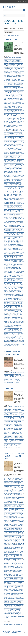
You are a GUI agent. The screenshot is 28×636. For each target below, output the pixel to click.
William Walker (10, 447)
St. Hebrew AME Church (12, 306)
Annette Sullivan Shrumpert (9, 68)
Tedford (20, 314)
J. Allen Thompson (10, 552)
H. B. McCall (19, 167)
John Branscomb (20, 209)
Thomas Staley (21, 318)
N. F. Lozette (13, 571)
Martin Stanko (6, 567)
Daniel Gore (12, 117)
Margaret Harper (10, 241)
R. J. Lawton (20, 280)
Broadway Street (20, 91)
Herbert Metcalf (11, 175)
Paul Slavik (9, 276)
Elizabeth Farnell (10, 132)
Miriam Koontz (13, 432)
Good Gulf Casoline (15, 541)
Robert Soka (13, 287)
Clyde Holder (10, 111)
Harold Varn (10, 422)
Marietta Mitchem (18, 566)
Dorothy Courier (10, 123)
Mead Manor (15, 249)
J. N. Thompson (11, 426)
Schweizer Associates (14, 298)
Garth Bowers (15, 152)
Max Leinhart (9, 249)
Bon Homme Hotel (7, 497)
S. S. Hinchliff (21, 591)
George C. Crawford (20, 153)
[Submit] (24, 10)
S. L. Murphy (15, 292)
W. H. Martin (8, 329)
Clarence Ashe (16, 109)
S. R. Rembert (21, 292)
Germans (18, 159)
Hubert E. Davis (14, 180)
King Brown (9, 428)
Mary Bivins (10, 430)
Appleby (8, 71)
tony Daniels (20, 322)
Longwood (9, 564)
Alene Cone (21, 406)
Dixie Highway (11, 514)
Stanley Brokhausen (11, 307)
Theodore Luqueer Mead (9, 317)
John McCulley (17, 210)
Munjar (9, 571)
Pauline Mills (6, 585)
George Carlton (7, 155)
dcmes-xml (11, 624)
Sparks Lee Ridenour (8, 303)
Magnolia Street (7, 240)
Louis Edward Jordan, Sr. (9, 233)
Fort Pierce (19, 532)
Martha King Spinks (12, 244)
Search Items (20, 28)
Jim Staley (10, 207)
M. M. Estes (9, 238)
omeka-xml (18, 624)
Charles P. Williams (11, 100)
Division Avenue (10, 121)
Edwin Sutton (11, 517)
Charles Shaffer (18, 102)
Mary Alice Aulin (17, 245)
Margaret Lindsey (11, 566)
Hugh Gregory (12, 182)
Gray (12, 421)
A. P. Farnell (8, 406)
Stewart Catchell (14, 310)
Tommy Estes (15, 322)
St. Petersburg (17, 602)
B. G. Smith (7, 76)
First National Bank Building (17, 524)
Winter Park (21, 341)
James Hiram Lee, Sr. (14, 199)
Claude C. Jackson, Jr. (11, 512)
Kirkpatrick (11, 219)
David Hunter (9, 118)
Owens (19, 274)
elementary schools (18, 130)
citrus (17, 106)
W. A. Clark (18, 325)
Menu (5, 15)
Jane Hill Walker (13, 202)
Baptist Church (18, 490)
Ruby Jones (13, 290)
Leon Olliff (14, 228)
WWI (7, 617)
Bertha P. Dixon (7, 83)
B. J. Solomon (13, 76)
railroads (8, 283)
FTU (10, 148)
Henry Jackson (15, 172)
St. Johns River (11, 602)
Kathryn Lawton (19, 217)
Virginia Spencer (15, 609)
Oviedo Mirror (9, 388)
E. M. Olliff (10, 128)
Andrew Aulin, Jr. (15, 64)
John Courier (6, 210)
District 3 (5, 514)
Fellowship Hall (20, 137)
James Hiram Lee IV (16, 198)
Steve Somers (19, 309)
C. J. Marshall (11, 94)
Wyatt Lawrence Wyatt (10, 344)
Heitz (7, 424)
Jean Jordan (19, 202)
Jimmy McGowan (16, 207)
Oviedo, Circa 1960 (11, 39)
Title (9, 35)
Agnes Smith (14, 61)
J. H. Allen (17, 554)
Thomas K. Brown (17, 317)
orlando (18, 264)
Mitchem (17, 432)
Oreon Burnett (13, 264)
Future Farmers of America (16, 148)
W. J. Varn (19, 329)
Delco (9, 119)
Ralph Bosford (11, 439)
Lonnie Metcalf (7, 232)
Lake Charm (20, 221)
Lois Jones (11, 230)
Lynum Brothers (7, 237)
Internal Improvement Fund (14, 183)
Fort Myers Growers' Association (10, 532)
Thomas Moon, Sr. (7, 318)
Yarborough (18, 344)
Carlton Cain (11, 502)
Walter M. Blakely (10, 613)
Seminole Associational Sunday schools (12, 598)
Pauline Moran (12, 585)
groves (10, 167)
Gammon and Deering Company (14, 150)
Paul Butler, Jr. (15, 583)
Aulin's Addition (16, 73)
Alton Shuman (10, 482)
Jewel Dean (9, 206)
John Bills (19, 556)
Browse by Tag (13, 28)
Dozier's (5, 126)
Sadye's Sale (13, 593)
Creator (12, 35)
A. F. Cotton (16, 59)
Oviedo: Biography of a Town (9, 274)
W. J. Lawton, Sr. (16, 379)
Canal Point (6, 502)
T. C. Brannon (18, 311)
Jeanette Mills (6, 203)
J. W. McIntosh (16, 190)
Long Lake (22, 230)
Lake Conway (19, 428)
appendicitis (6, 408)
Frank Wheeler (17, 145)
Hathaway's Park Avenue (9, 547)
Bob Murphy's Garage (15, 495)
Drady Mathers (10, 126)
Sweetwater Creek (11, 311)
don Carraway (20, 121)
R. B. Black (9, 280)
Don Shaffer (6, 122)
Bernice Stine (9, 410)
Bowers (5, 91)
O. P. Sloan (9, 433)
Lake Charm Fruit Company (17, 222)
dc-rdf (7, 624)
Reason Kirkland (18, 439)
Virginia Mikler (6, 325)
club (20, 374)
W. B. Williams (10, 326)
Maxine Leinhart (19, 568)
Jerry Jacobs (16, 205)
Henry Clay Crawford (8, 548)
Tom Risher (9, 322)
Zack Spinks (9, 345)
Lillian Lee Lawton (15, 229)
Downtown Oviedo (18, 125)
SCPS (20, 298)
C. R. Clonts (10, 95)
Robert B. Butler (17, 590)
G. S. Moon (17, 149)
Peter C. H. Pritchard (11, 278)
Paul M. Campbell (16, 275)
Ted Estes (17, 314)
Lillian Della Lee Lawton (19, 375)
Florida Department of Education (14, 527)
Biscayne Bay (12, 494)
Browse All (6, 28)
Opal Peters (12, 575)
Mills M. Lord (19, 253)
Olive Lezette (12, 263)
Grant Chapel (15, 164)
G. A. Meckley (9, 537)
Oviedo (18, 265)
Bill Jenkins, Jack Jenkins (12, 86)
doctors (15, 121)
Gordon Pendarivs (7, 163)
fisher (8, 141)
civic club (17, 374)
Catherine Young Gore (17, 98)
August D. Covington (13, 72)
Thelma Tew (20, 315)
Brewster (14, 91)
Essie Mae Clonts (16, 134)
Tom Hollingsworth (18, 321)
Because (17, 493)
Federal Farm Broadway (13, 522)
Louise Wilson (17, 234)
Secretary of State (17, 597)
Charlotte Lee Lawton (16, 103)
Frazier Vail (8, 146)
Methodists (22, 252)
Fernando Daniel (7, 138)
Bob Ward (15, 90)
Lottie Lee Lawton (20, 232)
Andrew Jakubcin (9, 486)
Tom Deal (12, 321)
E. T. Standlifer (16, 128)
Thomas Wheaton (7, 444)
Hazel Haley (10, 171)
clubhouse (6, 375)
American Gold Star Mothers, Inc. (13, 485)
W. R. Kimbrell (6, 445)
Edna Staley (11, 129)
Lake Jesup (9, 225)
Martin (5, 376)
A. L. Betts (12, 477)
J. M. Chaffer (10, 555)
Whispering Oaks (14, 336)
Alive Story (11, 481)
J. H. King (6, 187)
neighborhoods (17, 257)
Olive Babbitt (6, 263)
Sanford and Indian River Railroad (14, 296)
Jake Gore (6, 194)
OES (20, 261)
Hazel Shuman (17, 422)
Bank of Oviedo (19, 76)
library (5, 429)
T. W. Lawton (16, 313)
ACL (12, 406)
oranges (8, 264)
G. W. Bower (20, 537)
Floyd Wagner (21, 531)
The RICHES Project (7, 631)
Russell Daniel (20, 290)
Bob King (16, 88)
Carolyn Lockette (17, 502)
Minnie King (17, 255)
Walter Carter (15, 333)
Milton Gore (6, 255)
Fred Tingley (6, 148)
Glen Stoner (16, 160)
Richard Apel (9, 284)
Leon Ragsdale (20, 228)
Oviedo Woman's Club (17, 272)
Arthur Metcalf (19, 71)
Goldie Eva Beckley (17, 420)
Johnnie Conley (10, 213)
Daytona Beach (17, 414)
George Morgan (10, 157)
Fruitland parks (18, 536)
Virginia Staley (13, 325)
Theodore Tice (7, 608)
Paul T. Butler (21, 583)
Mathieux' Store (7, 568)
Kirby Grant (6, 219)
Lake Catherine (9, 560)
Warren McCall (21, 334)
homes (22, 178)
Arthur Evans (13, 71)
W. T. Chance (20, 330)
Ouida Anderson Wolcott (11, 265)
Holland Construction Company (14, 178)
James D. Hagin (15, 195)
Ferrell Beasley (14, 138)
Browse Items (14, 632)
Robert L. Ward (11, 286)
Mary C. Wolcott (11, 246)
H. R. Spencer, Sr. (10, 168)
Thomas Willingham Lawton (16, 319)
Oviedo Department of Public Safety (11, 268)
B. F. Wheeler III (8, 75)
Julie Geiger (19, 558)
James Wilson (18, 201)
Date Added (16, 35)
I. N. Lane (12, 551)
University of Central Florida (11, 324)
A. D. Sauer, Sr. (11, 59)
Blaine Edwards (11, 87)
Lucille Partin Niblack (18, 236)
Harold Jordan (13, 169)
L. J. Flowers (6, 221)
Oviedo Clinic (19, 267)
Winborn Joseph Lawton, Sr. (12, 380)
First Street (6, 525)
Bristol (22, 497)
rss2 (22, 624)
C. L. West (22, 94)
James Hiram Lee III (8, 198)
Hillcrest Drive (16, 176)
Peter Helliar (18, 278)
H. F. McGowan (9, 544)
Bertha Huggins (12, 82)
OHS (23, 261)
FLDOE (9, 525)
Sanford (5, 296)
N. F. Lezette (14, 256)
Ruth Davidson (7, 291)
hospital (15, 424)
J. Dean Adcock (17, 425)
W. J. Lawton (14, 329)
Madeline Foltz (15, 238)
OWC (17, 274)
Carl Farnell (9, 98)
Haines (14, 544)
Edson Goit (6, 517)
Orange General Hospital (15, 435)
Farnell (20, 417)
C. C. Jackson (18, 498)
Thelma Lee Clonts (13, 315)
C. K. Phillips (17, 94)
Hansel (21, 168)
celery (5, 99)
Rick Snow (19, 284)
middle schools (7, 253)
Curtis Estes (15, 114)
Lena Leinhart (9, 228)
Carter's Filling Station (8, 504)
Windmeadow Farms (14, 341)
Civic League (12, 510)
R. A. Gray (16, 586)
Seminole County (13, 600)
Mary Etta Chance (18, 246)
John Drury (11, 210)
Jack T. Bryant (9, 191)
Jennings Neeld (10, 205)
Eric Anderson (17, 133)
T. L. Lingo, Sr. (10, 313)
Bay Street (9, 77)
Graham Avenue (8, 164)
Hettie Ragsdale (18, 175)
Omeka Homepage (17, 631)
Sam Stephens (7, 294)
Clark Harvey (10, 414)
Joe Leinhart (9, 556)
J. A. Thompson (20, 424)
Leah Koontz (14, 226)
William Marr (8, 338)
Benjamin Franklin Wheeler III (15, 79)
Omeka (23, 633)
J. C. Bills (21, 552)
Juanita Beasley (7, 215)
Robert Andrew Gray (10, 590)
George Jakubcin (13, 155)
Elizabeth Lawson (16, 416)
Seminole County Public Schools (10, 299)
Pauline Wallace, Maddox (12, 437)
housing (8, 179)
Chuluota (9, 106)
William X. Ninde (9, 340)
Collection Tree (6, 632)
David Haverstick (12, 513)
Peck (13, 276)
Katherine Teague (11, 217)
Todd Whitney (6, 321)
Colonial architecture (18, 111)
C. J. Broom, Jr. (15, 500)
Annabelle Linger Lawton (19, 67)
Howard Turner (7, 551)
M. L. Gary (18, 237)
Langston (14, 225)
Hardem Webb (7, 169)
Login (20, 1)
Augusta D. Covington (12, 409)
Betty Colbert (9, 84)
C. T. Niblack (12, 96)
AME (19, 63)
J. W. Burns (10, 190)
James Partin (11, 375)
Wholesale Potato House (12, 614)
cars (8, 413)
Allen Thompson (17, 481)
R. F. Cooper (14, 280)
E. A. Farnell (9, 516)
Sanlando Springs (10, 597)
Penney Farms (10, 586)
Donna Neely (16, 122)
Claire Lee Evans (7, 107)
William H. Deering (15, 337)
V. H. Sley (20, 324)
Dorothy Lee (16, 123)
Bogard (21, 495)
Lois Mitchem (9, 429)
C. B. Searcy (11, 498)
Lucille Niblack (11, 236)
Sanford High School (13, 595)
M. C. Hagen (13, 237)
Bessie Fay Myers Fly (14, 83)
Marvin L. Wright (10, 245)
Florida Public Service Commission (11, 531)
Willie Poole (15, 340)
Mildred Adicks (13, 253)
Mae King (20, 238)
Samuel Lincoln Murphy (8, 295)
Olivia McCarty (7, 435)
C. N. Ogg (6, 95)
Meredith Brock (10, 252)
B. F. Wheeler (15, 489)
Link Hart (21, 229)
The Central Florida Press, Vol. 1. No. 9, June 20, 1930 (14, 456)
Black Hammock (19, 494)
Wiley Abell (20, 336)
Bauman (5, 493)
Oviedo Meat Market (8, 581)
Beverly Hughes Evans (16, 84)
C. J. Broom (20, 410)
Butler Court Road (17, 92)
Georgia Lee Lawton (18, 157)
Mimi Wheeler (11, 255)
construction (17, 113)
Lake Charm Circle (7, 222)
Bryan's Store (6, 498)
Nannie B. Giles (10, 257)
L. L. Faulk (15, 221)
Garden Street (9, 152)
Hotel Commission (10, 550)
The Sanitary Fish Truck (14, 606)
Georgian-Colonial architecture (10, 159)
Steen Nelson (13, 309)
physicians (9, 279)
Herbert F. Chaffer (16, 548)
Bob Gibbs (12, 88)
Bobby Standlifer (20, 90)
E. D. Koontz (9, 416)
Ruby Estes (8, 290)
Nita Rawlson (11, 260)
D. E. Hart (15, 115)
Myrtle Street (9, 256)
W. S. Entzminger (16, 612)
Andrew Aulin (9, 64)
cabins (16, 96)
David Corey (18, 117)
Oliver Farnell (17, 263)
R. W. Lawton (10, 282)
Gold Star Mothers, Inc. (8, 540)
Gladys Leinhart (10, 160)
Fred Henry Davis (10, 536)
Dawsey (14, 118)
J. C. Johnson (11, 425)
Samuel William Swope (18, 295)
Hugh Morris (18, 182)
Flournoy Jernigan (17, 142)
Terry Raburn (6, 315)
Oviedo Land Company (16, 271)
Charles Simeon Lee (8, 103)
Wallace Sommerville (13, 332)
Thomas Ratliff (14, 318)
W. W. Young (6, 332)
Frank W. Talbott (10, 145)
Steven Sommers (7, 310)
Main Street (13, 240)
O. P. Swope (16, 261)
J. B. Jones (16, 184)
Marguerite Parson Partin (9, 242)
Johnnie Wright (17, 213)
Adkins (16, 478)
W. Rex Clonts (15, 330)
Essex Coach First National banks (10, 520)
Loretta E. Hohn (13, 232)
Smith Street (11, 301)
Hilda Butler (10, 424)
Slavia (7, 301)
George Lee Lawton (14, 156)
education (16, 129)
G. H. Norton (15, 537)
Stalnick (19, 306)
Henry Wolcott (17, 173)
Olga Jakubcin (14, 574)
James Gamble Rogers (12, 196)
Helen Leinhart (17, 171)
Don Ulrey (11, 122)
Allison (16, 63)
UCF (5, 324)
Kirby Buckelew (21, 218)
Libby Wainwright (7, 229)
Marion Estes (17, 242)
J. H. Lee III (10, 187)
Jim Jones (17, 206)
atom (5, 624)
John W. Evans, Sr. (16, 211)
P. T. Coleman (19, 582)
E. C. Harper (16, 126)
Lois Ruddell (16, 230)
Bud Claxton (10, 92)
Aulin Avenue (9, 73)
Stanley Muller (19, 307)
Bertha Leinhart (19, 82)
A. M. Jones (9, 60)
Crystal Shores (9, 114)
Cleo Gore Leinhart (10, 110)
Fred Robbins (19, 146)
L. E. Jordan (20, 219)
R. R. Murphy (20, 437)
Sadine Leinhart (16, 440)
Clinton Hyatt (6, 513)
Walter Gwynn (15, 334)
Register (25, 1)
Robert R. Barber (7, 287)
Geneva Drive (12, 153)
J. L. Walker (15, 188)
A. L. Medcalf (17, 477)
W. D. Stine (18, 444)
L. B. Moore (15, 219)
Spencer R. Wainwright (17, 303)
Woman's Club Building (11, 382)
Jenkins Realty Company (15, 203)
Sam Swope (12, 294)
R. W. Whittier (16, 282)
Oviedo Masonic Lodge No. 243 (15, 579)
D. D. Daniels (10, 115)
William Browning (7, 337)
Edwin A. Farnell (10, 130)
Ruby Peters (10, 591)
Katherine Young (7, 559)
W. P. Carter (9, 330)
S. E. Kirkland (18, 291)
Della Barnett (13, 119)
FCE (4, 522)
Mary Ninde (18, 248)
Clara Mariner (10, 109)
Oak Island (14, 433)
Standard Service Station (9, 604)
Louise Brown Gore (10, 234)
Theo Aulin (21, 606)
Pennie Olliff (16, 276)
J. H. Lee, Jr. (20, 187)
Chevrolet (6, 414)
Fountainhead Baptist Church (13, 144)
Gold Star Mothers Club (18, 539)
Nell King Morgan (14, 259)
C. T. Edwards (6, 96)
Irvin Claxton (11, 184)
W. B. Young (15, 326)
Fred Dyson (13, 146)
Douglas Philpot (10, 125)
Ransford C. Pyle (14, 283)
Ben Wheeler (6, 79)
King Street (12, 218)
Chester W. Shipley (14, 105)
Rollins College (15, 288)
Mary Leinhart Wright (11, 248)
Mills (8, 432)
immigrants (6, 183)
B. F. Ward (19, 409)
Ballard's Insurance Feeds (9, 490)
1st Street (8, 477)
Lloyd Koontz (6, 230)
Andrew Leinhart (13, 65)
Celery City (15, 504)
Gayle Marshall (10, 420)
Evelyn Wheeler (10, 417)
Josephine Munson (17, 214)
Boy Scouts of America (16, 497)
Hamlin (18, 168)
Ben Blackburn (15, 77)
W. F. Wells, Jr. (15, 610)
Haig (16, 168)
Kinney (16, 218)
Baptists (5, 77)
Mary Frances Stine (19, 567)
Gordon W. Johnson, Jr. (16, 163)
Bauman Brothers (11, 493)
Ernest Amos (19, 518)
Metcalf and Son (9, 570)
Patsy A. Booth (10, 275)
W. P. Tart (22, 444)
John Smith (10, 211)
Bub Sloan (6, 92)
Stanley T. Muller (7, 309)
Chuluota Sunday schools (13, 509)
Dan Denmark (20, 115)
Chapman (6, 506)
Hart (23, 545)
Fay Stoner (10, 136)
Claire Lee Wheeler (15, 107)
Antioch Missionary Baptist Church (13, 69)
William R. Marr (15, 338)
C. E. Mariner (15, 410)
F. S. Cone (16, 417)
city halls (20, 106)
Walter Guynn (8, 334)
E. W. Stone (21, 128)
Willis (19, 340)
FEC (7, 522)
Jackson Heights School (18, 192)
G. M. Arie (8, 149)
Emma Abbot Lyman (12, 518)
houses (5, 179)
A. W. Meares (15, 60)
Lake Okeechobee (11, 562)
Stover (15, 604)
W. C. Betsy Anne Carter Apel (13, 328)
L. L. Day (11, 221)
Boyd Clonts (9, 91)
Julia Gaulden (13, 215)
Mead (5, 570)
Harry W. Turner (18, 545)
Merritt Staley (16, 252)
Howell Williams (7, 180)
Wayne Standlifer (7, 336)
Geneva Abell (6, 153)
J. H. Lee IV (15, 187)
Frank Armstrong (18, 535)
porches (5, 280)
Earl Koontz (6, 129)
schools (8, 298)
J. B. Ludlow (7, 186)
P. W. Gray (10, 583)
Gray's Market (16, 421)
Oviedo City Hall (12, 267)
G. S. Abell (13, 149)
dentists (18, 119)
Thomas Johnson (18, 443)
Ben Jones (20, 77)
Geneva (20, 152)
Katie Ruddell (6, 218)
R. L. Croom (19, 378)
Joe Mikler (15, 556)
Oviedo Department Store (14, 578)
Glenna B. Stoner (10, 161)
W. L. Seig (21, 610)
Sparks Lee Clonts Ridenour (16, 302)
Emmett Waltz (16, 132)
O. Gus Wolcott (11, 261)
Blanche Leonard (7, 495)
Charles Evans (16, 99)
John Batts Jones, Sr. (12, 209)
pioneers (13, 279)
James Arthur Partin (8, 195)
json (14, 624)
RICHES (9, 7)
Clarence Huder (18, 510)
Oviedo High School (16, 269)
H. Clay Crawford (18, 543)
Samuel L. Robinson (19, 294)
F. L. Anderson (13, 521)
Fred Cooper (17, 418)
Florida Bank (14, 525)
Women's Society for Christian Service (11, 342)
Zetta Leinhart (15, 345)
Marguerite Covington (18, 241)
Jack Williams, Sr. (16, 191)
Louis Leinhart (17, 233)
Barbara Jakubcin (18, 491)
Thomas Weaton (7, 319)
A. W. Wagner (9, 478)
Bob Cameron (6, 88)
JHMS (13, 206)
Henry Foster (9, 172)
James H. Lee (20, 196)
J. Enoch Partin (21, 186)
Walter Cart (9, 333)
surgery (15, 441)
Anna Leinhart (11, 67)
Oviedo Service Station (11, 582)
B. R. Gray (21, 489)
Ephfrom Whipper (10, 133)
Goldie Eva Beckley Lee (19, 161)
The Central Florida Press (9, 443)
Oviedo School (9, 272)
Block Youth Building (19, 87)
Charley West (11, 508)
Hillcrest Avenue (9, 176)
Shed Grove (19, 299)
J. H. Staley (10, 188)
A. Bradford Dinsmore (15, 57)
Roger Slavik (9, 288)
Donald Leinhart (17, 514)
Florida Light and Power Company (14, 529)
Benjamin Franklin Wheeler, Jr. (10, 80)
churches (13, 106)
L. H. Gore (14, 428)
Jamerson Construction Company (15, 194)
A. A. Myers (8, 57)
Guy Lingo (14, 167)
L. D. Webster (19, 559)
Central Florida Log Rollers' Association (15, 505)
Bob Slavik (10, 90)
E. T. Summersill (20, 516)
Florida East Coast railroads (9, 528)
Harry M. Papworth (11, 545)
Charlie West (21, 413)
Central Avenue (10, 99)
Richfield (14, 284)
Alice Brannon (12, 63)
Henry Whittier (11, 173)
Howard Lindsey (17, 550)
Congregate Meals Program (9, 113)
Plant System (18, 279)
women (17, 382)
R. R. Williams (6, 587)
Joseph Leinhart (10, 214)
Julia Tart (16, 426)
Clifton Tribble (19, 512)
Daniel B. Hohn (7, 117)
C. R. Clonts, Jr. (16, 95)
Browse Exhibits (6, 633)
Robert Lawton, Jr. (18, 286)
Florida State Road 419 (14, 141)
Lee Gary (19, 226)
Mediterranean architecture (12, 251)
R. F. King (15, 378)
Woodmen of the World (8, 616)
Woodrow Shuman (17, 447)
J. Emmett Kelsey (13, 186)
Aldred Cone (16, 406)
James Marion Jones (10, 201)
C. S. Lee (22, 95)
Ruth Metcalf (12, 291)
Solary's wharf (17, 301)
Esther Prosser (21, 520)
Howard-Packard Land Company (17, 179)
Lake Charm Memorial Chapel (10, 223)
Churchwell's (6, 510)
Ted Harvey (20, 441)
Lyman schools (15, 564)
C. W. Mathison (15, 412)
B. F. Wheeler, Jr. (15, 75)
